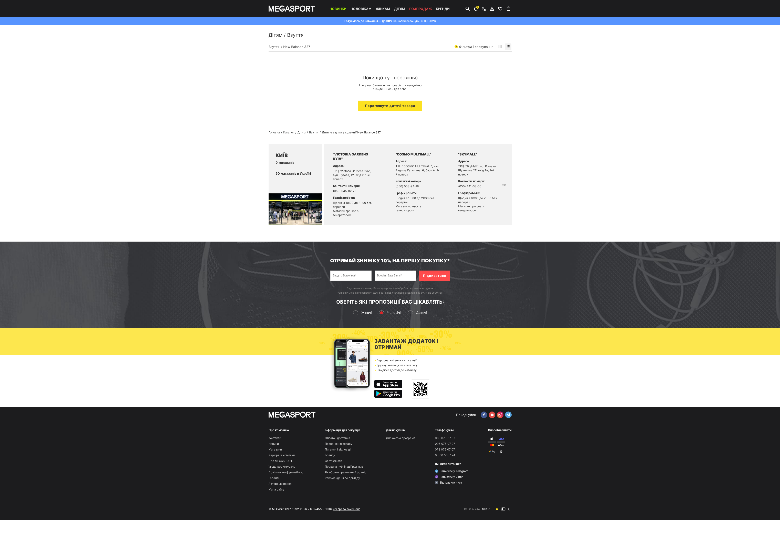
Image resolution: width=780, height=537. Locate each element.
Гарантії (274, 478)
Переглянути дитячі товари (390, 106)
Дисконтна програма (400, 438)
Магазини (275, 449)
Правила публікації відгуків (344, 466)
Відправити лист (450, 482)
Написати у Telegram (453, 471)
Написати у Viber (451, 476)
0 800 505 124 (445, 455)
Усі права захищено (346, 509)
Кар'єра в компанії (282, 455)
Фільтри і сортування (474, 47)
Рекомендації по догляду (342, 478)
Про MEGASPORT (280, 461)
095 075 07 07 (445, 443)
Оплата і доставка (337, 438)
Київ (484, 509)
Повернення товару (338, 443)
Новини (274, 443)
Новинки (338, 9)
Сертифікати (333, 461)
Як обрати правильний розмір (345, 472)
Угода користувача (282, 466)
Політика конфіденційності (287, 472)
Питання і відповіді (338, 449)
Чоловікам (361, 9)
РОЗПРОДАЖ (420, 9)
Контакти (275, 438)
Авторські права (280, 483)
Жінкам (383, 9)
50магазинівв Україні (293, 173)
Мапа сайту (276, 489)
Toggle (503, 509)
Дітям (399, 9)
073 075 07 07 (445, 449)
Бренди (443, 9)
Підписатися (434, 276)
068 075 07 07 (445, 438)
